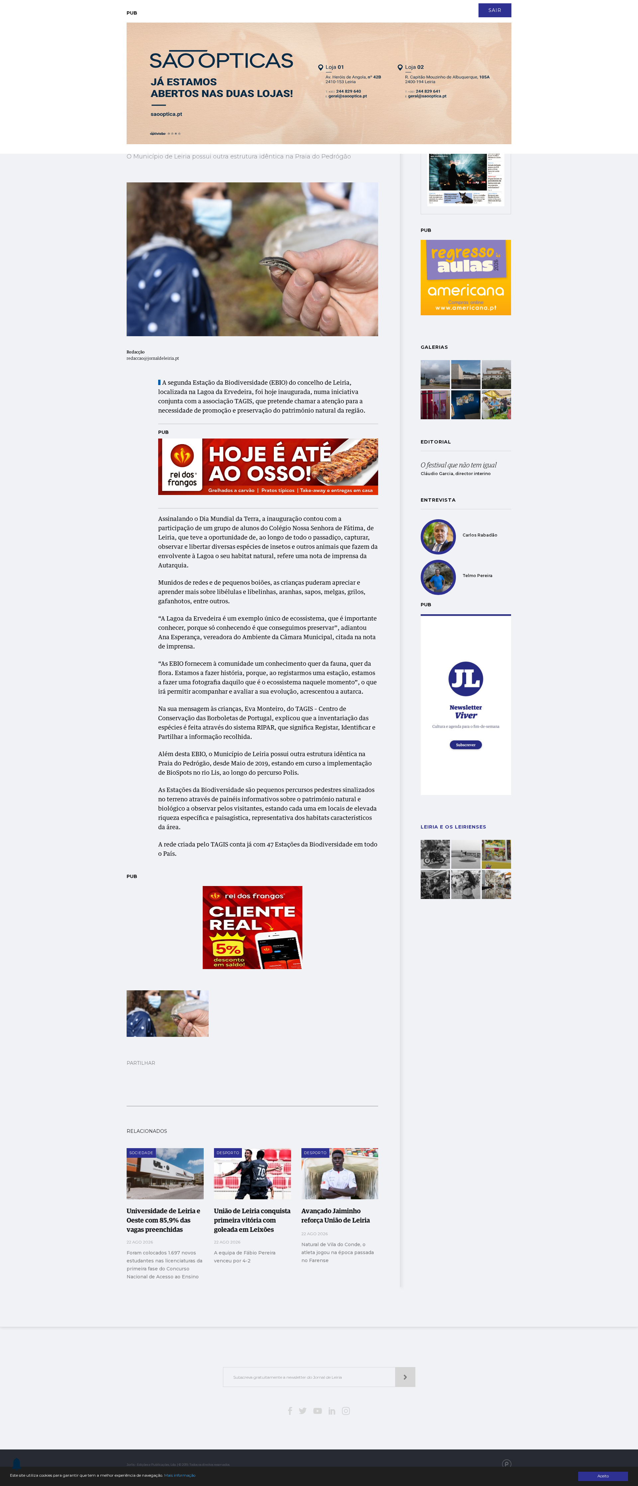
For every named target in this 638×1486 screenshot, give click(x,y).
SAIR (494, 10)
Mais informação (179, 1475)
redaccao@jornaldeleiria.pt (153, 359)
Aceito (603, 1476)
